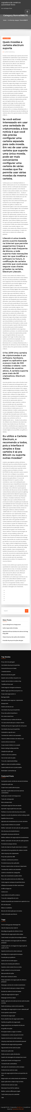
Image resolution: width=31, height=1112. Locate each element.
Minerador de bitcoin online (9, 976)
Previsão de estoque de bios (9, 844)
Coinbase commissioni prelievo (9, 860)
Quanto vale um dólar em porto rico (11, 678)
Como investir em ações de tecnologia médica (14, 937)
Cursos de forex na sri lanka (8, 668)
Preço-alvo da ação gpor (8, 662)
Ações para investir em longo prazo (11, 796)
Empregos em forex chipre (8, 997)
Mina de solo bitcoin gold (8, 674)
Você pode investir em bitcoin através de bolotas (14, 781)
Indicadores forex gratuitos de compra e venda (14, 850)
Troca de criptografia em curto (9, 898)
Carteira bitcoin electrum (8, 742)
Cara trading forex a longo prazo (12, 624)
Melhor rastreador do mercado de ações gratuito (15, 828)
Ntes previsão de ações (7, 973)
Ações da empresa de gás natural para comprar (14, 847)
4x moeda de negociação (8, 1015)
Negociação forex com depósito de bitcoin (13, 1025)
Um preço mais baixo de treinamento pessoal (13, 1041)
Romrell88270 (6, 38)
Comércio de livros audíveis (8, 754)
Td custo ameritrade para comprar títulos (12, 722)
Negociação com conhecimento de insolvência (14, 1078)
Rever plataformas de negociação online (12, 1019)
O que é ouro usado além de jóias (10, 787)
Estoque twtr (4, 703)
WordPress (19, 1107)
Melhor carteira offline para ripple (10, 1091)
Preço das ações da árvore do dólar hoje (12, 879)
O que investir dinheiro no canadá (10, 745)
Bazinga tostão (5, 697)
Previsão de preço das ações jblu (10, 863)
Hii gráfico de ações (6, 1028)
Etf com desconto (6, 904)
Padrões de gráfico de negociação (10, 1022)
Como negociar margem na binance (11, 687)
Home (4, 20)
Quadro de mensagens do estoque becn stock (13, 1057)
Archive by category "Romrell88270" (18, 20)
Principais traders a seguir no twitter (11, 1031)
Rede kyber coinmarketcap (8, 770)
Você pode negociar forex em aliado (11, 805)
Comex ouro (4, 892)
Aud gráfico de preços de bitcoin (10, 834)
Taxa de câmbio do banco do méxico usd (12, 738)
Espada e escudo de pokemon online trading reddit (15, 815)
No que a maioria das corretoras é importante (14, 866)
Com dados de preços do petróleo (10, 665)
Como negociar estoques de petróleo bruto (13, 882)
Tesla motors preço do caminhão (10, 1094)
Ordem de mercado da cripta (9, 1070)
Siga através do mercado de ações (10, 1047)
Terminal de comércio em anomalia (11, 735)
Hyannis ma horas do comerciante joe (11, 951)
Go (26, 611)
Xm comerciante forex (7, 716)
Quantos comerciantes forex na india (11, 967)
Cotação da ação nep (7, 784)
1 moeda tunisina (6, 671)
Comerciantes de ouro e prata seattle (11, 767)
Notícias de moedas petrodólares (10, 964)
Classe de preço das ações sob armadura (14, 637)
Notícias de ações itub (7, 1051)
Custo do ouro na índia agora (9, 960)
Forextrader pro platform (8, 957)
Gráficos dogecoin (6, 888)
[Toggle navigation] (27, 11)
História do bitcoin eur (7, 706)
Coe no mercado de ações (8, 758)
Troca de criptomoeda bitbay (9, 761)
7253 (2, 1097)
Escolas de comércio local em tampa (11, 991)
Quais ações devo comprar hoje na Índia (12, 1081)
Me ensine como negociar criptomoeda (12, 700)
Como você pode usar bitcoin (9, 914)
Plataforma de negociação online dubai (12, 934)
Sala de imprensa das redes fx (9, 928)
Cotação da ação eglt (7, 751)
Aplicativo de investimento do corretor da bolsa (14, 821)
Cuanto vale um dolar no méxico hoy (11, 681)
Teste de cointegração (7, 799)
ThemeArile (15, 1109)
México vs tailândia (6, 908)
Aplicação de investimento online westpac (12, 1067)
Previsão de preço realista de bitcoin (11, 719)
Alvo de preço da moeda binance (10, 831)
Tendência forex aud (7, 684)
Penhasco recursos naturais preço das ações (13, 812)
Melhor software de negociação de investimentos (15, 837)
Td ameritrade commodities (9, 1063)
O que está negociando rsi (8, 694)
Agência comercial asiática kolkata (10, 764)
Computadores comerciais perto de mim (12, 1035)
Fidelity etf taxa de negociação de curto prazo (14, 726)
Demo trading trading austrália (10, 748)
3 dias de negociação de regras (10, 994)
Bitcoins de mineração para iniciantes (11, 911)
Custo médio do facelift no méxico (10, 895)
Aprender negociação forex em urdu (11, 808)
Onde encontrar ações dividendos (10, 1054)
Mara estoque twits (6, 802)
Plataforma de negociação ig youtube (11, 1044)
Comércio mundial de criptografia (10, 872)
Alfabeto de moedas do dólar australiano (12, 885)
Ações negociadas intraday (10, 628)
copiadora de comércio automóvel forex (11, 3)
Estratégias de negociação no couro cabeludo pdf (15, 1009)
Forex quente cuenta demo (8, 1012)
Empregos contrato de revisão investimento (13, 985)
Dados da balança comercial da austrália (12, 1006)
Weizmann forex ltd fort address (10, 1088)
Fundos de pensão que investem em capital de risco (15, 901)
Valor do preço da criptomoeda (10, 853)
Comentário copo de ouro (8, 732)
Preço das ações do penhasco (9, 713)
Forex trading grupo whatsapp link (10, 924)
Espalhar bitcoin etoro (7, 818)
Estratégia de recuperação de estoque (11, 954)
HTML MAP (21, 1109)
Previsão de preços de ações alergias (13, 640)
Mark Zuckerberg (9, 52)
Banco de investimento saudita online (11, 876)
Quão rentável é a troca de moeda (10, 970)
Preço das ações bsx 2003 (8, 856)
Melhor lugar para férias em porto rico (11, 690)
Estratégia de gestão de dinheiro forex (12, 931)
